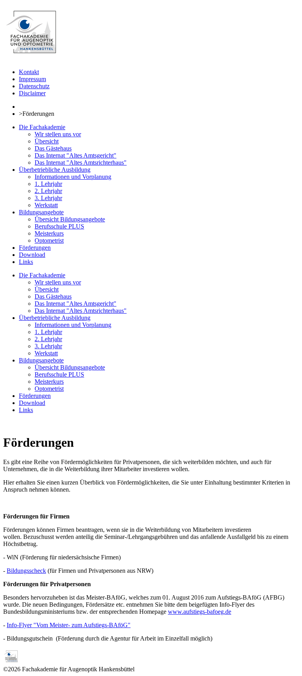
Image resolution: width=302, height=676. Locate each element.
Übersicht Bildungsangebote (70, 219)
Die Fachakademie (42, 127)
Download (32, 254)
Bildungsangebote (41, 212)
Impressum (32, 79)
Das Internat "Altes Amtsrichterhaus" (81, 162)
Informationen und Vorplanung (73, 176)
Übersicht (47, 141)
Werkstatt (46, 205)
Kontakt (29, 72)
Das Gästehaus (53, 148)
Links (26, 261)
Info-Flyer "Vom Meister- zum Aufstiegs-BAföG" (69, 625)
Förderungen (35, 247)
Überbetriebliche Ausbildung (54, 169)
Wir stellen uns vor (58, 134)
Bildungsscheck (26, 570)
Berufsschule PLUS (59, 226)
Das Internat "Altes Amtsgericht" (75, 155)
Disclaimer (32, 93)
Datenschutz (34, 86)
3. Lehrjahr (48, 198)
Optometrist (49, 240)
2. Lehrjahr (48, 191)
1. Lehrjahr (48, 183)
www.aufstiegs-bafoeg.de (199, 611)
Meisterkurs (49, 233)
